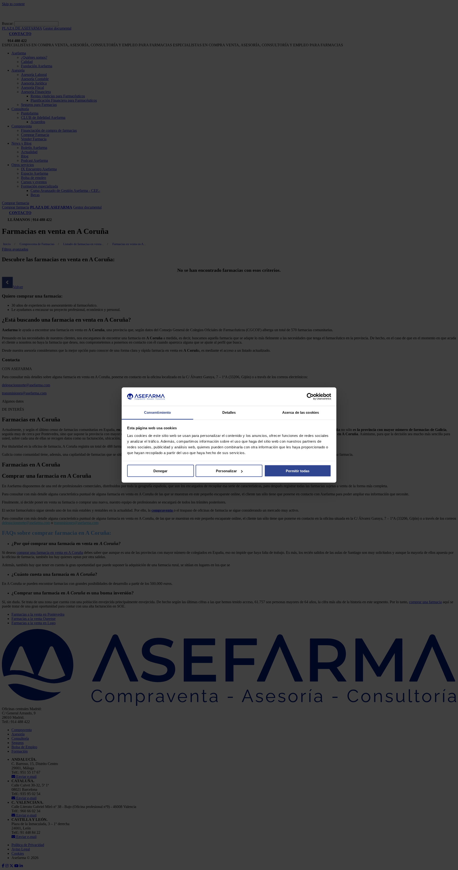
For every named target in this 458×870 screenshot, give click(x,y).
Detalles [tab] (229, 412)
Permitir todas (297, 471)
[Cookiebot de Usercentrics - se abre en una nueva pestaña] (310, 396)
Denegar (160, 471)
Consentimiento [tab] (157, 412)
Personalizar (226, 471)
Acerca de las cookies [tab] (300, 412)
